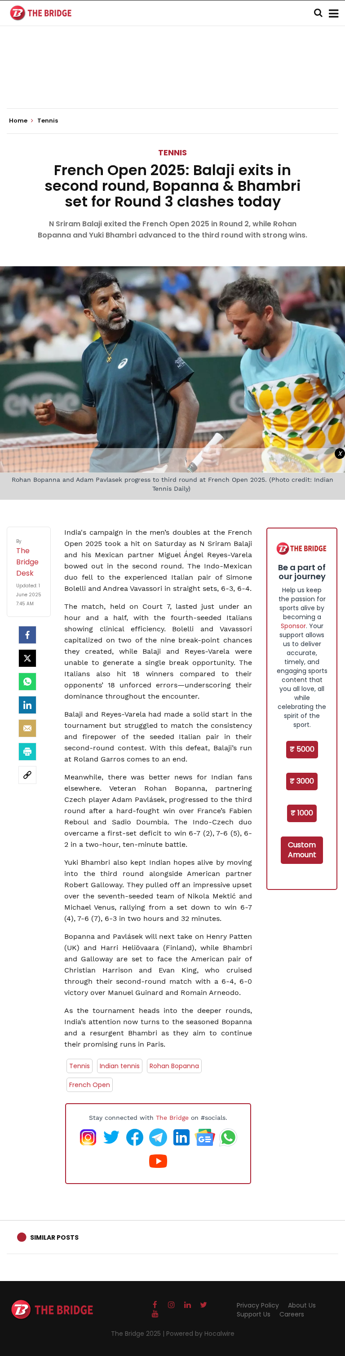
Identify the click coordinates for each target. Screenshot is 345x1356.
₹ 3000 (302, 781)
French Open (89, 1084)
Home (19, 121)
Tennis (172, 152)
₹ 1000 (302, 813)
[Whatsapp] (27, 682)
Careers (291, 1314)
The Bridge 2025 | (138, 1333)
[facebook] (27, 635)
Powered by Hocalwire (200, 1333)
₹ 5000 (302, 749)
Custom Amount (302, 850)
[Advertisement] (172, 80)
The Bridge (172, 1117)
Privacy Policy (258, 1305)
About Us (302, 1305)
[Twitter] (27, 658)
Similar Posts (54, 1237)
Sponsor (293, 625)
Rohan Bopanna (174, 1065)
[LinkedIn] (27, 705)
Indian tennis (120, 1065)
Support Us (253, 1314)
